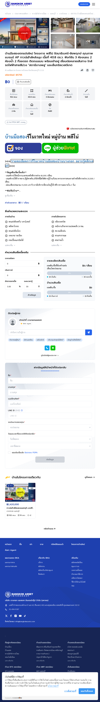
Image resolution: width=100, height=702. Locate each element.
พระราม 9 (71, 650)
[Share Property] (82, 70)
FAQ (72, 586)
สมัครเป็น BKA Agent (45, 570)
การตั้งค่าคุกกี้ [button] (70, 691)
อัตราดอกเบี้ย (10, 281)
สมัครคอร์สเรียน (76, 562)
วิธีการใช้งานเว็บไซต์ (78, 582)
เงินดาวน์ (9, 270)
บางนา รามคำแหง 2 (43, 653)
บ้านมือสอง (16, 136)
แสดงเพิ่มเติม (9, 661)
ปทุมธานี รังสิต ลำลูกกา (44, 657)
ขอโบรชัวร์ (40, 340)
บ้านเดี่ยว (8, 647)
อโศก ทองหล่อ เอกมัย (75, 647)
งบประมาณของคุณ (16, 422)
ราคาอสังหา (10, 258)
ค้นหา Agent (10, 550)
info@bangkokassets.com (25, 621)
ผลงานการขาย (10, 562)
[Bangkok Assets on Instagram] (15, 616)
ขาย (41, 544)
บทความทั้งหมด (76, 570)
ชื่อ (9, 375)
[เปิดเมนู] (93, 4)
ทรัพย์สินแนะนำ (57, 544)
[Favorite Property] (93, 70)
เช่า (31, 544)
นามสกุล (12, 387)
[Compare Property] (87, 70)
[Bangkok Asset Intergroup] (18, 4)
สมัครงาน (41, 566)
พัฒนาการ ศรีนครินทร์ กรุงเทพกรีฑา (48, 647)
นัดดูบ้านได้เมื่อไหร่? (74, 340)
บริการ (40, 562)
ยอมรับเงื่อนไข (25, 452)
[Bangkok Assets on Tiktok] (25, 616)
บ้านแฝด (8, 650)
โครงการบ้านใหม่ (78, 544)
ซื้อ (20, 544)
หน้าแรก (8, 544)
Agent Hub (75, 566)
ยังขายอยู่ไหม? (15, 340)
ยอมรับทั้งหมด (87, 691)
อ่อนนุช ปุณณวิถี (73, 653)
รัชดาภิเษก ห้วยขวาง (74, 657)
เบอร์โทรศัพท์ (14, 398)
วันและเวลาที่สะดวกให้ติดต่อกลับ (21, 433)
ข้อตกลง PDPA (31, 452)
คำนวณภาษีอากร (77, 574)
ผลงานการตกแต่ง (11, 566)
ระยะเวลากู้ (28, 281)
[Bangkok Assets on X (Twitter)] (6, 616)
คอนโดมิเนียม (10, 657)
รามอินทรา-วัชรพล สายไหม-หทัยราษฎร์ (49, 650)
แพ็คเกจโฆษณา (76, 578)
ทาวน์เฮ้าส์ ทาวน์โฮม (12, 653)
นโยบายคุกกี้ (53, 686)
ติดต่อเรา (41, 574)
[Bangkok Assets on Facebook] (11, 616)
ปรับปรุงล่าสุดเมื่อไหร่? (56, 340)
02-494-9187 (14, 609)
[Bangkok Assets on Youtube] (20, 616)
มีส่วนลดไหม (28, 340)
